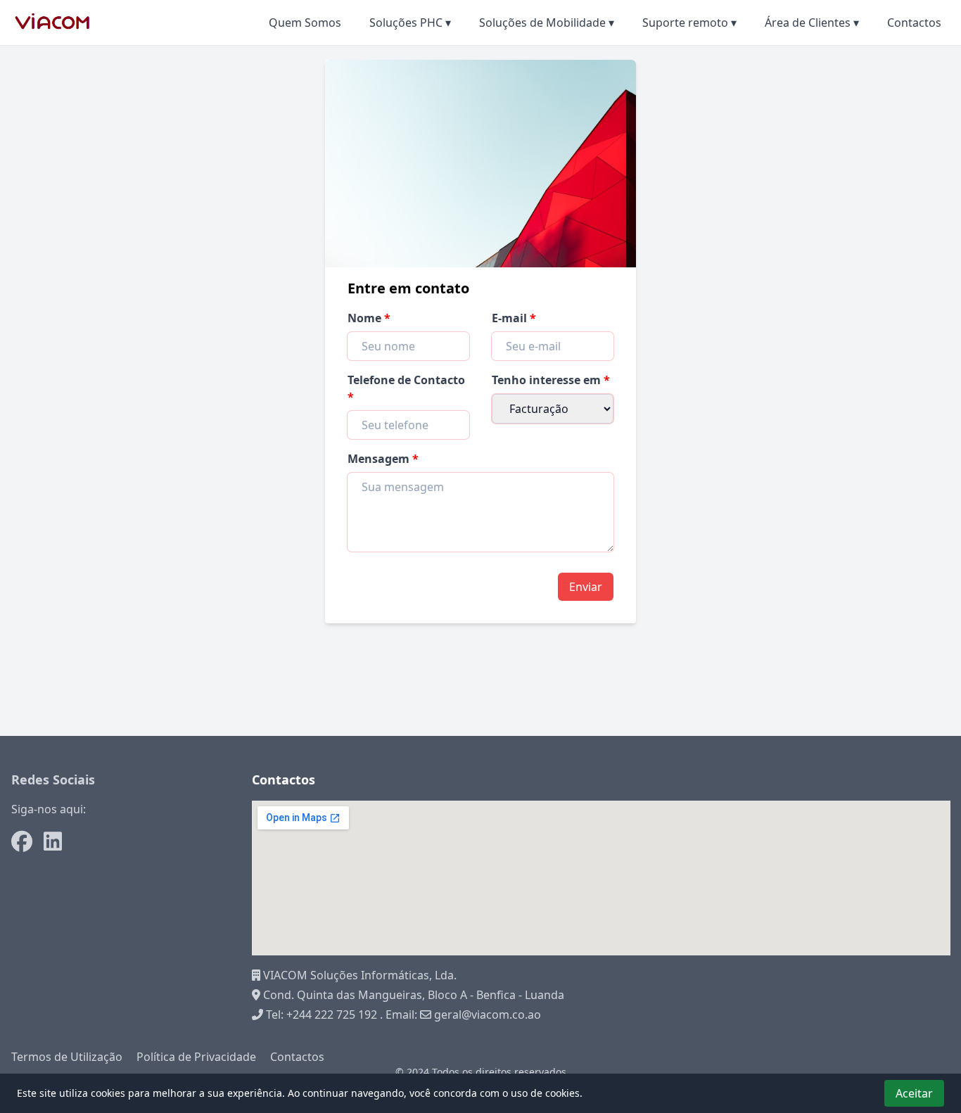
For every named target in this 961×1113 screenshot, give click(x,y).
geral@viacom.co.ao (486, 1014)
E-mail (511, 318)
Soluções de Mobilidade (546, 22)
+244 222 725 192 (331, 1014)
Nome (366, 318)
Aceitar (914, 1093)
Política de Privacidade (196, 1056)
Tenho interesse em (548, 380)
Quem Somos (305, 22)
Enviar (585, 586)
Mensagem (380, 458)
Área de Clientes (812, 22)
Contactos (914, 22)
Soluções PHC (410, 22)
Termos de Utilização (66, 1056)
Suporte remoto (689, 22)
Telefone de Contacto (406, 380)
